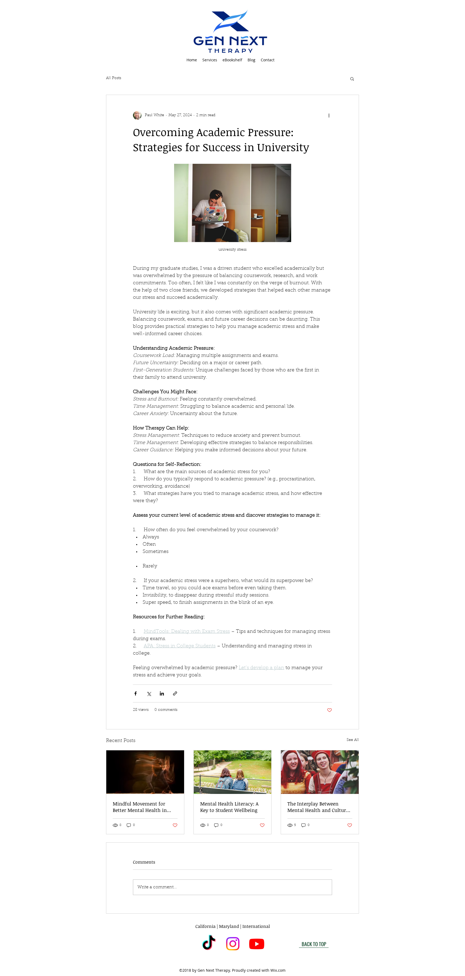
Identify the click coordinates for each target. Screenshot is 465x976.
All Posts (113, 78)
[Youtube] (257, 944)
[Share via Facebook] (135, 693)
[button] (210, 60)
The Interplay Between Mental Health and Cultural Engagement (318, 806)
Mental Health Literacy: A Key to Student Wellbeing (229, 806)
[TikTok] (209, 944)
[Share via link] (175, 693)
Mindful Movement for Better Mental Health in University (140, 806)
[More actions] (329, 115)
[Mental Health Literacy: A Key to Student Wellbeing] (233, 772)
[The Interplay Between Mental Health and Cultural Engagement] (320, 772)
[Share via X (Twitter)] (148, 693)
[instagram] (233, 944)
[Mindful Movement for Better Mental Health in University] (145, 772)
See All (353, 740)
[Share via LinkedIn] (161, 693)
